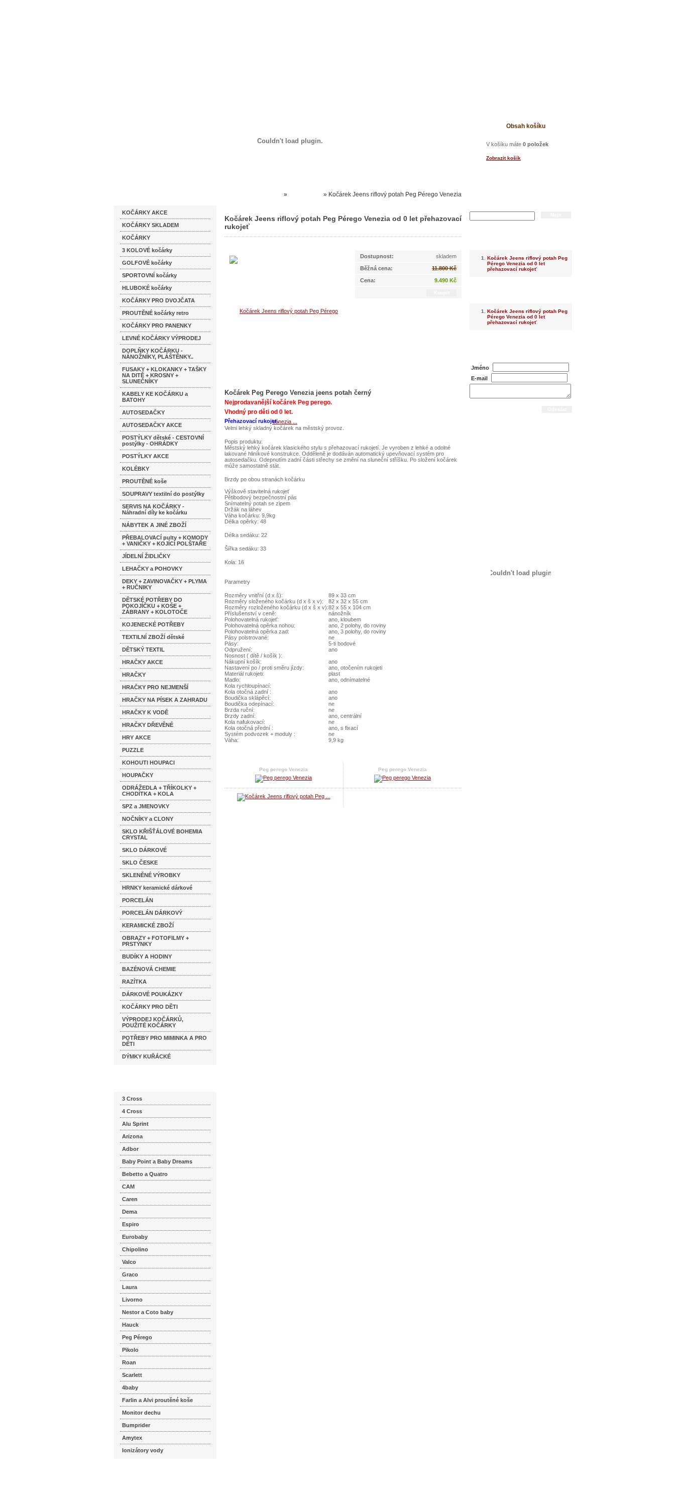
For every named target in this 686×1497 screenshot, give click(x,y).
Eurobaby (135, 1237)
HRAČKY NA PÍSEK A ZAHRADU (164, 700)
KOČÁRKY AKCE (144, 212)
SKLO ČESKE (140, 863)
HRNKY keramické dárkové (157, 888)
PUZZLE (133, 750)
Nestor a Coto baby (147, 1312)
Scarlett (132, 1375)
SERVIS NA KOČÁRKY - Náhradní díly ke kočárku (154, 509)
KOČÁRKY (136, 238)
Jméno (480, 368)
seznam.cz (138, 1477)
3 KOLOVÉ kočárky (147, 250)
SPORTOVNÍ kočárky (149, 275)
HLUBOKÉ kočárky (147, 288)
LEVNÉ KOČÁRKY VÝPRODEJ (161, 338)
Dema (129, 1212)
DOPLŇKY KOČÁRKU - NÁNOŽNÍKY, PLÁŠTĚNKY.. (157, 354)
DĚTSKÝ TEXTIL (143, 650)
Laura (129, 1287)
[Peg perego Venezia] (283, 778)
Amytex (132, 1438)
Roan (129, 1362)
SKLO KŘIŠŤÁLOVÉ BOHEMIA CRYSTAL (162, 834)
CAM (128, 1187)
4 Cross (132, 1111)
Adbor (130, 1149)
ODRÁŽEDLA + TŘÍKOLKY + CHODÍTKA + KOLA (159, 791)
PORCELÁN (137, 900)
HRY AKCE (136, 737)
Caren (130, 1199)
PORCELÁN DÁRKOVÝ (152, 913)
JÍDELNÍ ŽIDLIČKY (146, 556)
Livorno (132, 1300)
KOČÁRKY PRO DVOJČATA (158, 300)
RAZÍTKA (134, 982)
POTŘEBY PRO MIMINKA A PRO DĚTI (164, 1041)
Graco (130, 1274)
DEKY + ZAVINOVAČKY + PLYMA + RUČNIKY (164, 584)
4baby (130, 1387)
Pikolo (130, 1350)
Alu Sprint (135, 1124)
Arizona (132, 1136)
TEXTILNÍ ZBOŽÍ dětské (153, 637)
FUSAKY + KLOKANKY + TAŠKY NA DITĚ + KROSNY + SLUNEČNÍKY (164, 375)
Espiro (130, 1224)
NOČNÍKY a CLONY (147, 819)
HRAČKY (134, 675)
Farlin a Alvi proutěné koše (157, 1400)
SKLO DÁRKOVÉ (144, 850)
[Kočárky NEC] (211, 35)
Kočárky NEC (262, 194)
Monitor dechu (141, 1413)
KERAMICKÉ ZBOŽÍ (148, 925)
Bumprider (136, 1425)
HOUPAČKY (137, 775)
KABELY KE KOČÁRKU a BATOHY (155, 397)
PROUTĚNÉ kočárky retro (155, 313)
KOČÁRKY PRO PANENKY (156, 326)
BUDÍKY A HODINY (147, 956)
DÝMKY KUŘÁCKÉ (146, 1056)
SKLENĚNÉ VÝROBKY (151, 875)
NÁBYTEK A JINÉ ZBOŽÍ (154, 525)
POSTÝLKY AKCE (145, 456)
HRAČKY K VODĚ (145, 712)
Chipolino (135, 1249)
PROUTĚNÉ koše (144, 481)
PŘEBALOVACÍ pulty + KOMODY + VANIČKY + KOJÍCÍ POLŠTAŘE (165, 540)
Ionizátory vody (142, 1450)
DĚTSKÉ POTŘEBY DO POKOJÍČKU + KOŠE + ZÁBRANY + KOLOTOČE (154, 606)
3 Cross (132, 1099)
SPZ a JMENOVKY (145, 806)
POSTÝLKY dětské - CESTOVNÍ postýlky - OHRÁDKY (163, 441)
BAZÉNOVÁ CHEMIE (149, 969)
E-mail (479, 378)
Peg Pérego (137, 1337)
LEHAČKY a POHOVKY (152, 569)
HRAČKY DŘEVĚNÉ (147, 725)
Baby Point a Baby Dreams (157, 1161)
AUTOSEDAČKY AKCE (152, 425)
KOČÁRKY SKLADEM (150, 225)
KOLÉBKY (135, 469)
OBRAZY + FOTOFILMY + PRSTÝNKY (155, 941)
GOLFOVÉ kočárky (147, 263)
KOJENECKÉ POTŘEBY (153, 624)
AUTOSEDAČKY (143, 412)
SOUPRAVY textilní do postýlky (163, 494)
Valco (129, 1262)
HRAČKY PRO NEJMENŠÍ (155, 687)
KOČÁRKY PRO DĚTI (150, 1007)
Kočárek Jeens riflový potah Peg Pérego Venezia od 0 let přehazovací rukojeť (527, 263)
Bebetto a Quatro (145, 1174)
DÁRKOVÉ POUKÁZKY (152, 994)
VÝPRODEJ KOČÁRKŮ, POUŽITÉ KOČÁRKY (152, 1022)
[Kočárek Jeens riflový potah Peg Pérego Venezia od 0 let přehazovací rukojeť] (285, 366)
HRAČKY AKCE (142, 662)
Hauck (130, 1325)
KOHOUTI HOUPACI (148, 763)
